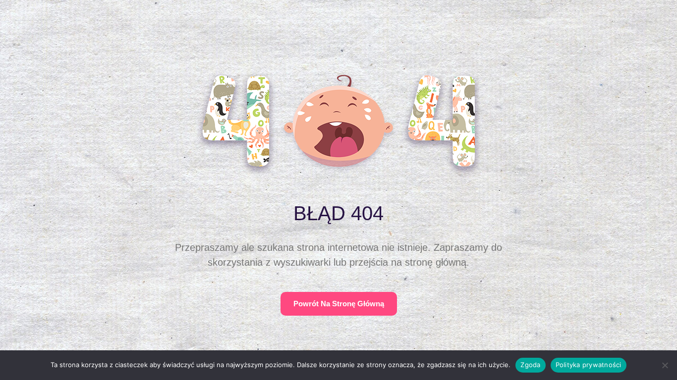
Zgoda (530, 365)
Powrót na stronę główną (338, 303)
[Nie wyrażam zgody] (665, 365)
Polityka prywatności (588, 365)
